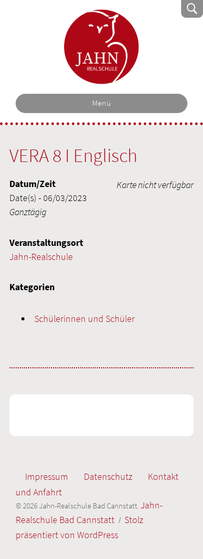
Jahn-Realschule (41, 257)
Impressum (46, 476)
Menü (101, 103)
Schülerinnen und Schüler (84, 319)
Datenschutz (108, 476)
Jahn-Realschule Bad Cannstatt (101, 46)
